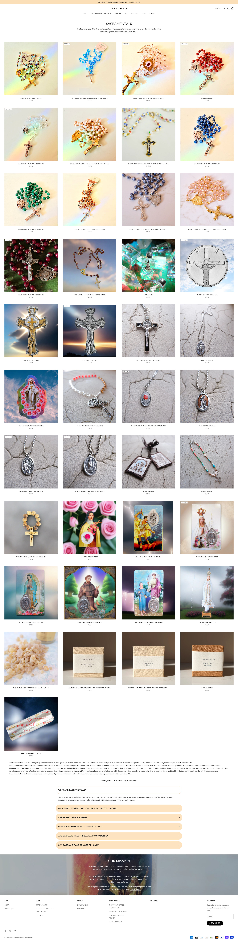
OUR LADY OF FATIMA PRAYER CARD (207, 557)
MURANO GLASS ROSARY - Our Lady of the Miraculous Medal (148, 163)
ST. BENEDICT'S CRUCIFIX (31, 360)
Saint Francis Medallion (207, 426)
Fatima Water (148, 294)
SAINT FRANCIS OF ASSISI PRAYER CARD (90, 622)
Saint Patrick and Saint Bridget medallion (89, 491)
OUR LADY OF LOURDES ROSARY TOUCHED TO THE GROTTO (90, 98)
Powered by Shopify (28, 937)
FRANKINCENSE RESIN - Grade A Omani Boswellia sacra (31, 688)
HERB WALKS (82, 905)
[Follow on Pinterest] (15, 931)
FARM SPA (81, 909)
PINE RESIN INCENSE (207, 688)
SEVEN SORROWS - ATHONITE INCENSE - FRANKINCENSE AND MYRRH (90, 688)
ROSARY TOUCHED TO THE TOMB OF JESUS (31, 163)
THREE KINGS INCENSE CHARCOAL (31, 753)
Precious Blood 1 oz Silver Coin (207, 294)
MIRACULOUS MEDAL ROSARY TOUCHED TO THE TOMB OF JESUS (89, 163)
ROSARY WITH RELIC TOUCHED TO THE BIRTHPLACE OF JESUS (207, 229)
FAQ (126, 13)
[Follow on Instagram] (10, 931)
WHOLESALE (134, 13)
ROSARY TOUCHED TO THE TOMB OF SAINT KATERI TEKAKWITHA (148, 229)
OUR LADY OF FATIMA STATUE (207, 622)
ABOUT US (118, 13)
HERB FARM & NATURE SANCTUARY (100, 13)
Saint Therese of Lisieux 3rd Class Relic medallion (148, 426)
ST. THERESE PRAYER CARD (90, 557)
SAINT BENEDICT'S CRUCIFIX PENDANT (148, 360)
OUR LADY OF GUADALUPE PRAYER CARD (31, 622)
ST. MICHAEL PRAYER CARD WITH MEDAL (148, 557)
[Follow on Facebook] (5, 931)
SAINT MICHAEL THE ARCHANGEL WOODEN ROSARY (90, 294)
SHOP (84, 13)
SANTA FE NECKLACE (207, 491)
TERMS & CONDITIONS (118, 912)
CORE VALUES (41, 905)
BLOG (143, 13)
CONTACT (152, 13)
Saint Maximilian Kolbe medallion (31, 491)
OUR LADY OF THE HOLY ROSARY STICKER (31, 426)
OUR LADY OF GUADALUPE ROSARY (31, 98)
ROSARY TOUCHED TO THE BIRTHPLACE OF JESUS (148, 98)
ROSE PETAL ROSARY (207, 98)
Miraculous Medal (207, 360)
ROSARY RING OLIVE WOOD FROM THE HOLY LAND (31, 557)
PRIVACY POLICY (115, 922)
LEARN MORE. (135, 889)
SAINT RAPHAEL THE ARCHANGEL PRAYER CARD (148, 622)
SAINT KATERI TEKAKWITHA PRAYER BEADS (90, 426)
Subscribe (214, 923)
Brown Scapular (148, 491)
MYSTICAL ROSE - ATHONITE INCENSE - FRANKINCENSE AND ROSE (148, 688)
